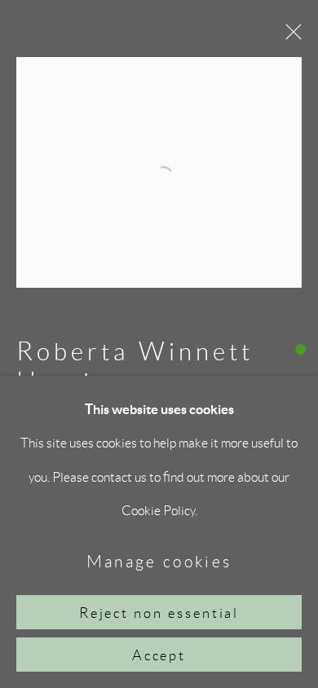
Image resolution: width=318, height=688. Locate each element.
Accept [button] (159, 655)
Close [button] (289, 36)
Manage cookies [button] (159, 561)
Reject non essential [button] (159, 613)
